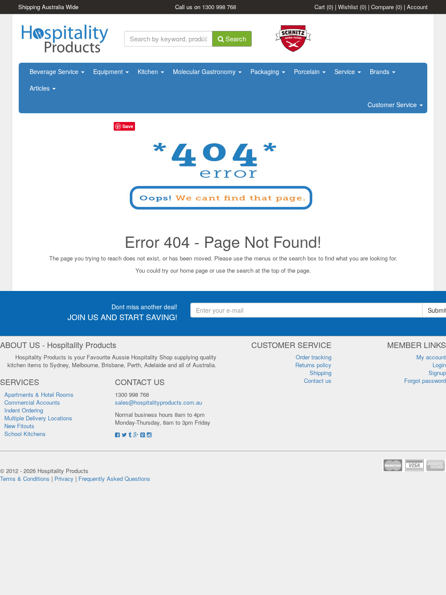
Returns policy (313, 365)
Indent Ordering (23, 410)
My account (431, 357)
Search (235, 38)
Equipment (109, 71)
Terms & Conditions (25, 478)
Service (345, 71)
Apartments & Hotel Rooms (39, 394)
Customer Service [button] (393, 104)
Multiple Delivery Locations (38, 418)
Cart (323, 7)
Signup (437, 372)
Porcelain (307, 71)
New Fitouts (19, 426)
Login (439, 365)
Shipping (320, 372)
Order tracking (313, 357)
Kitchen (149, 71)
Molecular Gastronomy (205, 71)
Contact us (317, 380)
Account (417, 7)
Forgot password (425, 380)
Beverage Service (55, 71)
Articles (40, 88)
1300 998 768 (219, 7)
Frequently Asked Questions (114, 478)
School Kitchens (25, 433)
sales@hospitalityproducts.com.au (158, 402)
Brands (380, 71)
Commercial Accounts (32, 402)
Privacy (64, 478)
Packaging (265, 71)
